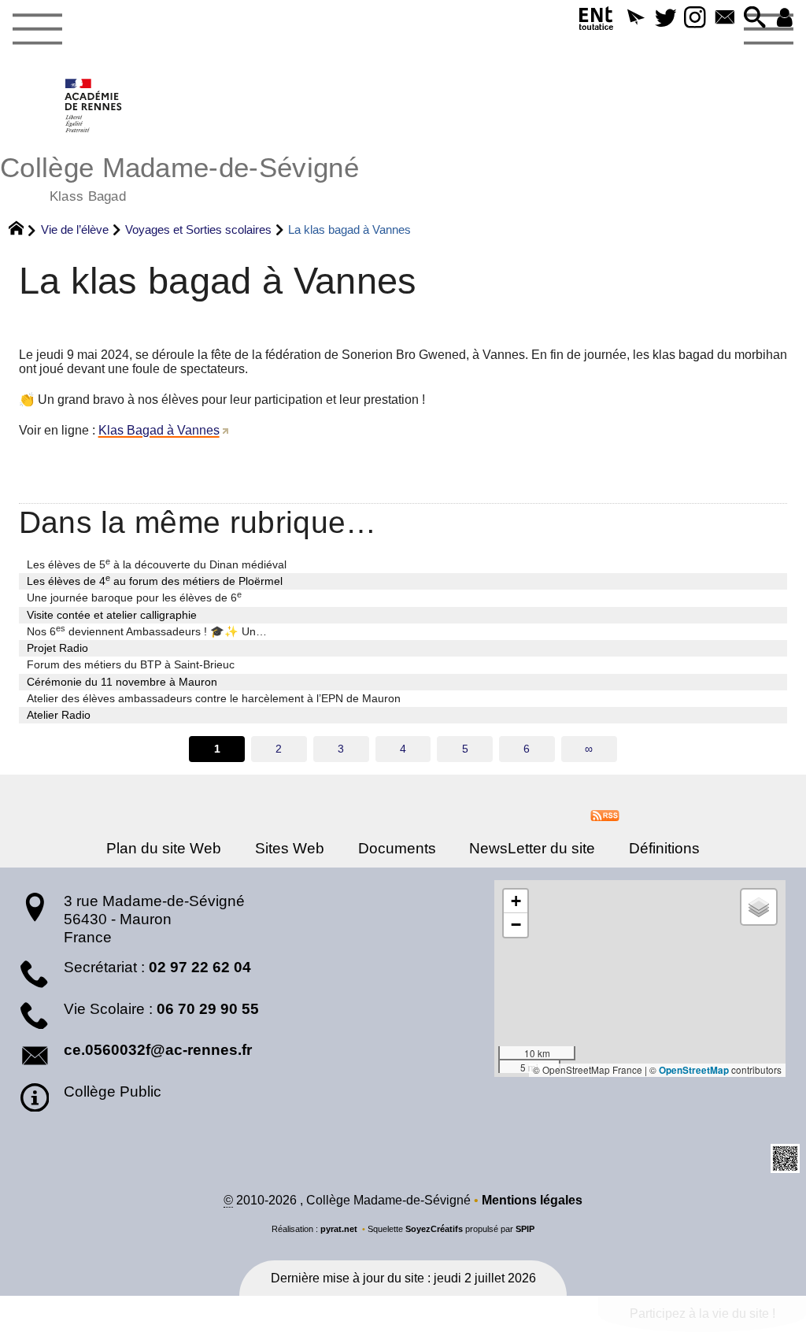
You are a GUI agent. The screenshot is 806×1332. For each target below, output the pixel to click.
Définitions (664, 848)
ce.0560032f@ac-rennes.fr (158, 1050)
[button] (635, 18)
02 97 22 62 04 (200, 967)
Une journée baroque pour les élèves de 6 (134, 597)
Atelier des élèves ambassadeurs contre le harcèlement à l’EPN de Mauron (214, 698)
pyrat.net (338, 1229)
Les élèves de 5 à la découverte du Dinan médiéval (157, 564)
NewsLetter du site (532, 848)
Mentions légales (532, 1200)
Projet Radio (57, 648)
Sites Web (289, 848)
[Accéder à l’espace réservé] (785, 18)
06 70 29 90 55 (208, 1009)
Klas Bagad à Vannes (159, 430)
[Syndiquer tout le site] (605, 814)
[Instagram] (695, 18)
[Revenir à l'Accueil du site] (23, 230)
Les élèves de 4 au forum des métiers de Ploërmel (155, 580)
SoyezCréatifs (434, 1229)
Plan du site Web (163, 848)
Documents (397, 848)
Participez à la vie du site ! (702, 1313)
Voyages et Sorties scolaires (198, 229)
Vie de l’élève (75, 229)
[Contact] (725, 18)
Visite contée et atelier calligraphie (112, 615)
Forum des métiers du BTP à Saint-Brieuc (131, 664)
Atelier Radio (59, 715)
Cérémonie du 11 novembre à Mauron (122, 681)
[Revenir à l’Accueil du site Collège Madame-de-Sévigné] (94, 105)
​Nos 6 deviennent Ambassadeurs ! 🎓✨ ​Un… (147, 630)
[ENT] (596, 21)
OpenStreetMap (694, 1070)
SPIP (525, 1229)
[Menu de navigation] (37, 30)
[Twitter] (665, 18)
